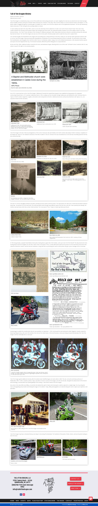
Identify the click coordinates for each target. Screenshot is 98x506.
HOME (29, 3)
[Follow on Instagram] (24, 494)
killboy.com (85, 504)
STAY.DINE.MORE (61, 3)
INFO (34, 3)
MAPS (44, 3)
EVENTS (40, 3)
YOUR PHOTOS (78, 500)
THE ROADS (70, 3)
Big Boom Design (72, 504)
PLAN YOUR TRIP (52, 3)
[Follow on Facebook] (21, 494)
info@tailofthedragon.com (22, 489)
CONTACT (77, 3)
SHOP (84, 3)
